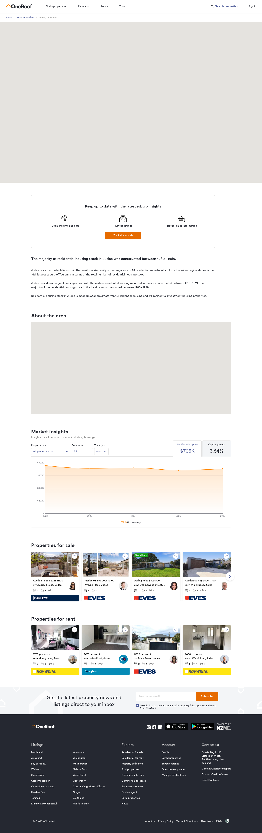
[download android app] (202, 727)
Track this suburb (123, 235)
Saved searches (170, 764)
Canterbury (79, 781)
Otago (76, 792)
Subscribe (207, 696)
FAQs (219, 821)
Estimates (83, 6)
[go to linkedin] (160, 727)
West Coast (79, 775)
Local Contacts (210, 780)
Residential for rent (132, 758)
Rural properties (131, 798)
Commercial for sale (133, 775)
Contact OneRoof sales (215, 774)
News (104, 6)
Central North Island (42, 786)
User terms (207, 821)
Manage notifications (174, 775)
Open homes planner (174, 769)
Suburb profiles (25, 17)
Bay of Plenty (38, 764)
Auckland (36, 758)
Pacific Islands (81, 803)
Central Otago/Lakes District (89, 786)
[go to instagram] (149, 727)
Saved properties (171, 758)
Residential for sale (132, 752)
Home (9, 17)
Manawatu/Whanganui (44, 803)
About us (150, 821)
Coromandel (38, 775)
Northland (37, 752)
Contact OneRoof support (216, 769)
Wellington (79, 758)
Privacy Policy (165, 821)
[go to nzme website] (224, 727)
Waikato (35, 769)
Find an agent (129, 792)
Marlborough (80, 764)
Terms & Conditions (187, 821)
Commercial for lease (134, 781)
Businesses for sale (132, 786)
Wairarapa (78, 752)
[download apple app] (176, 727)
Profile (165, 752)
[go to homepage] (19, 6)
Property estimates (132, 764)
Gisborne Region (40, 781)
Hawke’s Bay (38, 792)
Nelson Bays (80, 769)
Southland (78, 798)
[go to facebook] (154, 727)
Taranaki (35, 798)
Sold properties (130, 769)
